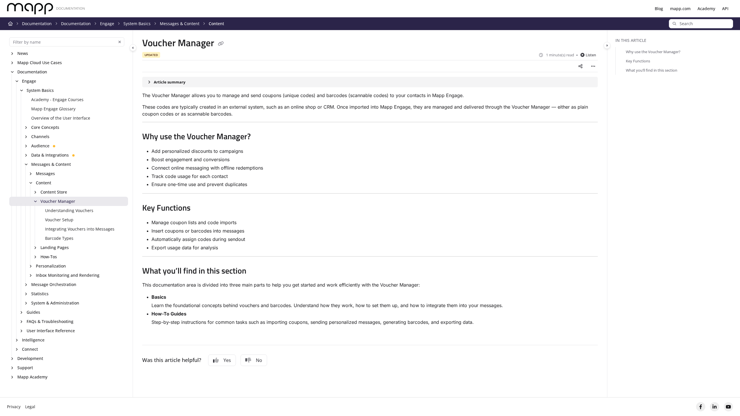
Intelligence (33, 340)
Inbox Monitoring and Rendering (67, 275)
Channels (40, 136)
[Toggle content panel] (607, 45)
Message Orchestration (53, 284)
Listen (591, 54)
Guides (33, 312)
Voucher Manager (57, 201)
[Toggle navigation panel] (133, 47)
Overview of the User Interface (60, 118)
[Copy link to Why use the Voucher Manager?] (259, 137)
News (22, 53)
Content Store (53, 192)
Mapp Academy (32, 377)
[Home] (46, 9)
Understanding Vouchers (69, 210)
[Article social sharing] (580, 66)
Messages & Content (179, 23)
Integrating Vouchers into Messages (79, 229)
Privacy (14, 406)
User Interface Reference (51, 330)
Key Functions (638, 61)
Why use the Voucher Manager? (653, 51)
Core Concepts (45, 127)
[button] (701, 23)
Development (30, 358)
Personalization (51, 266)
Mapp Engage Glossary (53, 109)
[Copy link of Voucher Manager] (220, 44)
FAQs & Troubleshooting (50, 321)
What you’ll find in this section (651, 70)
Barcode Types (59, 238)
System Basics (137, 23)
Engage (107, 23)
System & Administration (55, 303)
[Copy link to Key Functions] (199, 208)
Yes (227, 360)
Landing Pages (54, 247)
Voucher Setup (59, 219)
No (259, 360)
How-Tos (48, 256)
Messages (45, 173)
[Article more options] (593, 66)
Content (216, 23)
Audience (40, 145)
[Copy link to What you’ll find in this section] (255, 271)
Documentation (37, 23)
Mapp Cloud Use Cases (39, 62)
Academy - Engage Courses (57, 99)
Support (25, 367)
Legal (30, 406)
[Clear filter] (119, 42)
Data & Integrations (50, 155)
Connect (30, 349)
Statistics (40, 293)
